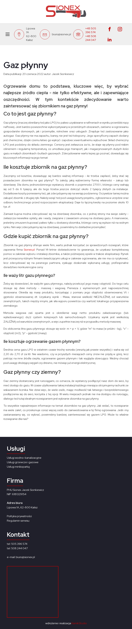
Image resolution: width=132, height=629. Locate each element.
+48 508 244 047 (90, 38)
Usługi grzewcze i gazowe (22, 462)
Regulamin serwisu (18, 520)
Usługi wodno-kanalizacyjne (24, 458)
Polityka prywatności (19, 516)
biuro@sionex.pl (61, 34)
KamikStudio (79, 623)
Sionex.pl (29, 249)
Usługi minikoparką (18, 466)
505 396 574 (19, 544)
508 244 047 (19, 548)
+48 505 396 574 (90, 30)
